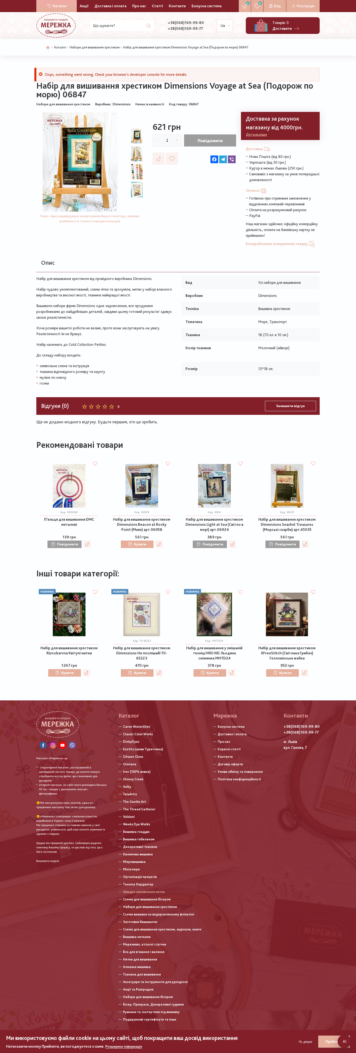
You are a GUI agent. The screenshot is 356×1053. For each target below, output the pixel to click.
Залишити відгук (290, 406)
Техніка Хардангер (138, 884)
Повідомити (210, 140)
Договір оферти (230, 764)
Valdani (129, 817)
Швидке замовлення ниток (144, 892)
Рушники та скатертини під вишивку (151, 1012)
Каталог (60, 6)
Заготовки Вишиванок (140, 922)
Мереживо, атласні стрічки (144, 944)
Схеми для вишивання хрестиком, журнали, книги (162, 929)
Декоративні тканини (140, 847)
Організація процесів (140, 877)
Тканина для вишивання (142, 974)
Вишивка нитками (137, 937)
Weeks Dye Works (136, 824)
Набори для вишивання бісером (148, 997)
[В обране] (172, 159)
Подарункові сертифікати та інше (149, 1019)
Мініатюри (131, 869)
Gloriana (129, 764)
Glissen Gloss (133, 757)
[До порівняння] (159, 159)
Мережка (225, 715)
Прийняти (334, 1041)
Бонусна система (207, 6)
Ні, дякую (305, 1042)
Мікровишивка (134, 862)
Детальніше (256, 134)
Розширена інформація (123, 1046)
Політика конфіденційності (239, 779)
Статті (157, 6)
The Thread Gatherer (139, 809)
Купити (140, 544)
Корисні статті (229, 749)
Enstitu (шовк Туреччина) (143, 749)
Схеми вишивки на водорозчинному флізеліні (158, 914)
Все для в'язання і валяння (143, 952)
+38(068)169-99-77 (185, 28)
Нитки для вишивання (140, 959)
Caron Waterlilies (136, 726)
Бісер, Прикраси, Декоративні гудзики (153, 1004)
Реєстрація (305, 6)
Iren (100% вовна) (137, 772)
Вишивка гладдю (136, 832)
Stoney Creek (133, 779)
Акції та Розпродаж (138, 989)
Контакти (177, 6)
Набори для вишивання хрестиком (95, 47)
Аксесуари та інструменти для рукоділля (155, 982)
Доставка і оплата (110, 6)
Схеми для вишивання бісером (147, 899)
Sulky (127, 787)
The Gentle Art (134, 802)
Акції (84, 6)
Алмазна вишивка (137, 967)
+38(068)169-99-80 (186, 22)
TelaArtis (130, 794)
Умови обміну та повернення (240, 772)
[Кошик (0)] (261, 25)
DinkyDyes (131, 741)
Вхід (277, 6)
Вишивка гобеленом (139, 839)
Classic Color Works (138, 734)
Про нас (139, 6)
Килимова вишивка (138, 854)
